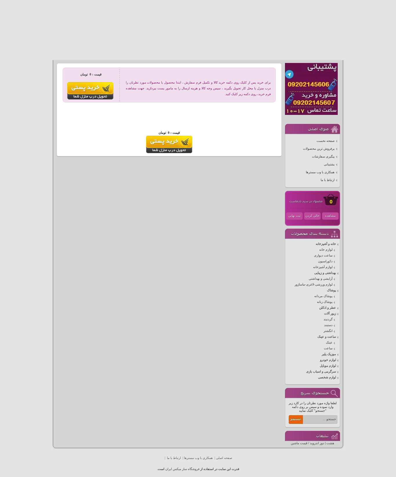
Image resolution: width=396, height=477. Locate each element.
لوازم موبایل (328, 365)
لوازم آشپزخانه (323, 267)
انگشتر (328, 331)
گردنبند (328, 319)
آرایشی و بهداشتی (321, 278)
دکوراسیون (325, 261)
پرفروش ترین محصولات (319, 148)
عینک (329, 342)
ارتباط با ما (328, 180)
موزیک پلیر (329, 354)
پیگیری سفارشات (323, 156)
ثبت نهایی (294, 215)
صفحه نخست (326, 140)
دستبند (328, 325)
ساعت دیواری (323, 255)
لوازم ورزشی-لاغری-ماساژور (314, 284)
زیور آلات (330, 313)
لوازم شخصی (327, 377)
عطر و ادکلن (327, 307)
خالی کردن (312, 215)
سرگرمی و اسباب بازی (321, 371)
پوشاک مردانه (323, 296)
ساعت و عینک (326, 336)
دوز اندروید (317, 443)
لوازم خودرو (328, 360)
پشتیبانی (329, 164)
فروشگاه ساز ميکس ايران (182, 469)
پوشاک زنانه (325, 301)
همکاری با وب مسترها (320, 172)
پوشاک (331, 290)
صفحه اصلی (224, 458)
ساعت (328, 348)
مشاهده (330, 215)
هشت (330, 443)
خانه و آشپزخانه (326, 243)
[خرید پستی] (169, 152)
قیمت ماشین (299, 443)
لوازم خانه (326, 249)
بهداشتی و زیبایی (325, 272)
